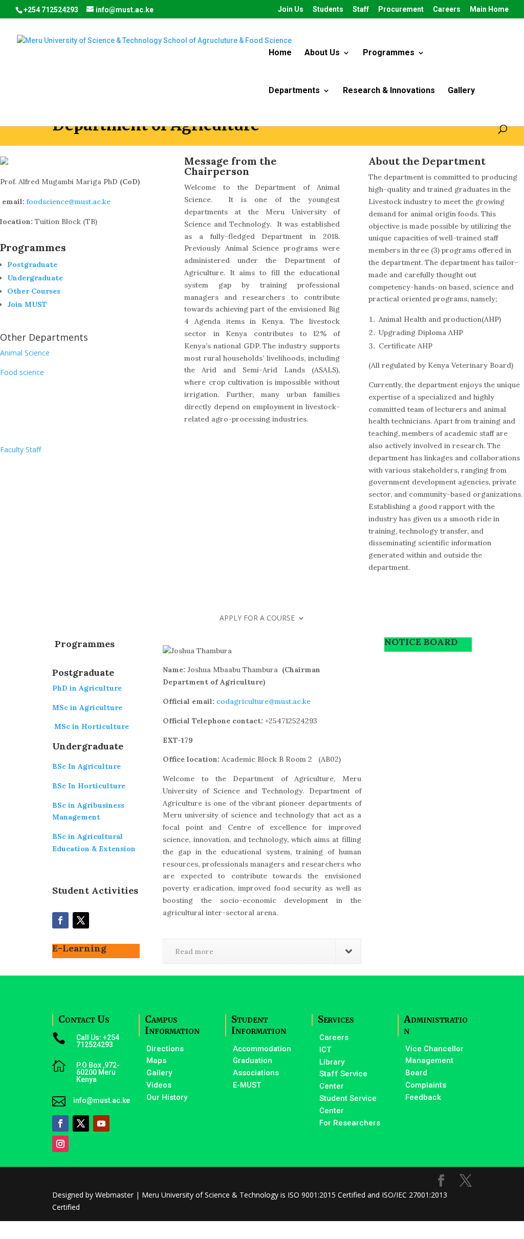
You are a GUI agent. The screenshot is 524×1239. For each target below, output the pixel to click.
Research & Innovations (389, 91)
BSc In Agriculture (86, 766)
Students (328, 9)
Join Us (290, 9)
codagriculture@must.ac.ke (263, 701)
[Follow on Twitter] (81, 920)
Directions (165, 1048)
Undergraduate (35, 277)
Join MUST (27, 304)
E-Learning (79, 948)
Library (331, 1062)
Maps (156, 1060)
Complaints (425, 1085)
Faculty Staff (20, 449)
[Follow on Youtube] (101, 1123)
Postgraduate (32, 264)
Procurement (401, 9)
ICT (325, 1049)
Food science (22, 372)
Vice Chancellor (434, 1048)
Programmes (388, 53)
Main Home (489, 9)
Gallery (461, 91)
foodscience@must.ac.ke (69, 201)
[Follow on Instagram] (60, 1144)
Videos (158, 1085)
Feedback (423, 1097)
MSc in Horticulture (90, 726)
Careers (447, 9)
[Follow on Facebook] (60, 920)
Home (280, 53)
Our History (166, 1097)
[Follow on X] (81, 1123)
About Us (322, 53)
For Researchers (349, 1122)
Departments (294, 91)
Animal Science (25, 353)
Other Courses (33, 291)
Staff (361, 9)
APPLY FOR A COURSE (257, 618)
